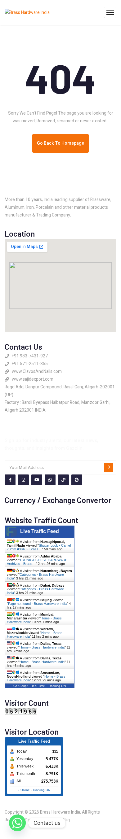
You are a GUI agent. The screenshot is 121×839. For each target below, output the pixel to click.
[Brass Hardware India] (27, 12)
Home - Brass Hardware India (42, 647)
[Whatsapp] (17, 823)
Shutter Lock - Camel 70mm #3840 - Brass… (39, 547)
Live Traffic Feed (39, 531)
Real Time (38, 686)
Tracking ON (57, 686)
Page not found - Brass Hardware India (37, 603)
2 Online (24, 790)
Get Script (20, 686)
